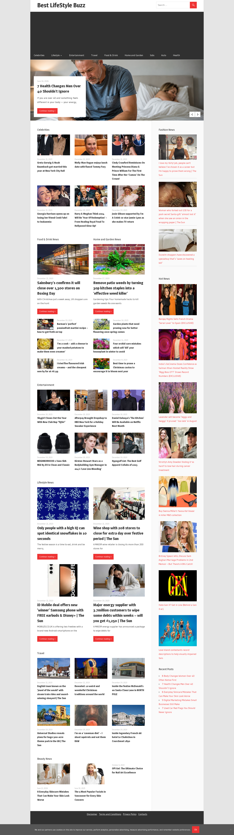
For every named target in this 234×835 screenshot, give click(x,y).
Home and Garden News (107, 239)
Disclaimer (92, 814)
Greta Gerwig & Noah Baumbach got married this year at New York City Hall (52, 166)
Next (197, 114)
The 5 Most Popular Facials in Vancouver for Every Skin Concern (90, 795)
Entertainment (76, 55)
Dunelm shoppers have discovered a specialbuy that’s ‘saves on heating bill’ (177, 258)
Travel (94, 55)
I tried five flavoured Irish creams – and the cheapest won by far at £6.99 (61, 367)
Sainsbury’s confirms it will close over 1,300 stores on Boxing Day (58, 288)
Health (176, 55)
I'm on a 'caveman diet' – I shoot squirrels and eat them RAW (90, 737)
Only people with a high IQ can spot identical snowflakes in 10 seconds (62, 533)
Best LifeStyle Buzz (61, 5)
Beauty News (44, 758)
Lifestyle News (45, 482)
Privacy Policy (129, 814)
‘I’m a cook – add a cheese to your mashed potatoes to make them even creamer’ (62, 347)
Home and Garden (134, 55)
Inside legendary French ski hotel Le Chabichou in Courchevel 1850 (127, 737)
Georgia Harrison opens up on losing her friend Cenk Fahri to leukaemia (53, 217)
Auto (163, 55)
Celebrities (39, 55)
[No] (230, 829)
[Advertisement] (117, 31)
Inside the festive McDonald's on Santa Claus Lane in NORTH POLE (128, 690)
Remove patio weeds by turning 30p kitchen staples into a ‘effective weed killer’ (118, 288)
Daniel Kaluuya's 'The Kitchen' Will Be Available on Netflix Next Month (128, 422)
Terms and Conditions (110, 814)
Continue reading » (47, 110)
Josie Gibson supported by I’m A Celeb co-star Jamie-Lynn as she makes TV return (128, 217)
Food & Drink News (48, 239)
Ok (195, 829)
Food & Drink (111, 55)
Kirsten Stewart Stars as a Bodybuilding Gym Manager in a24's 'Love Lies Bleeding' (91, 465)
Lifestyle (55, 55)
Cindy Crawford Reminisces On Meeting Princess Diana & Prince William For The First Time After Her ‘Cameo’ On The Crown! (128, 170)
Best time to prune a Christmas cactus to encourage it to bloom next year (114, 367)
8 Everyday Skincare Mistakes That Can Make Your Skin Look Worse (53, 795)
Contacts (142, 814)
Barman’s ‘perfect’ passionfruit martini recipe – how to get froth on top (62, 327)
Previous (192, 114)
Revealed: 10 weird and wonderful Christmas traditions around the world (89, 690)
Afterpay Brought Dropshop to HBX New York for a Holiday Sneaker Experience (91, 422)
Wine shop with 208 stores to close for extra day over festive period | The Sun (118, 533)
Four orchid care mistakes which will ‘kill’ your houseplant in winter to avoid (117, 347)
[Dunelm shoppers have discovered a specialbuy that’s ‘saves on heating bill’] (178, 250)
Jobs (152, 55)
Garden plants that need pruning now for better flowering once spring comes (116, 327)
